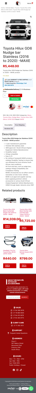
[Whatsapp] (31, 388)
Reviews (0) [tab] (9, 128)
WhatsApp (15, 99)
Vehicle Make (10, 8)
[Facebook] (14, 370)
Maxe (29, 115)
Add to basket (15, 95)
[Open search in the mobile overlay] (17, 297)
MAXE (22, 119)
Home (3, 8)
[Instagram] (17, 370)
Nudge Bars (16, 117)
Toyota (17, 8)
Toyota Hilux (7, 117)
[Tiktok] (21, 370)
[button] (6, 3)
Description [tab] (8, 125)
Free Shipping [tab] (19, 125)
